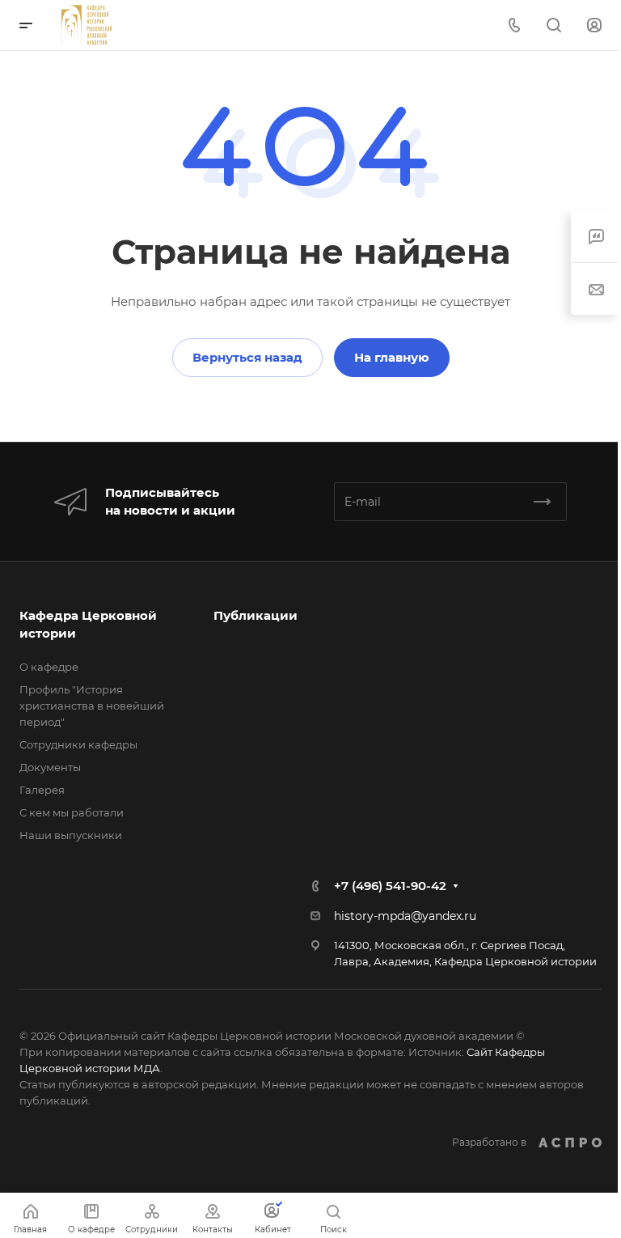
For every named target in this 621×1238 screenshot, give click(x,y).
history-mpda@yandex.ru (405, 916)
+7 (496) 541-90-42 (390, 885)
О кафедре (48, 666)
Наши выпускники (70, 835)
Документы (50, 767)
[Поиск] (553, 25)
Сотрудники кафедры (78, 744)
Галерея (42, 789)
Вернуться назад (247, 357)
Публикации (255, 615)
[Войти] (594, 25)
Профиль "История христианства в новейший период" (91, 705)
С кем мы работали (71, 812)
